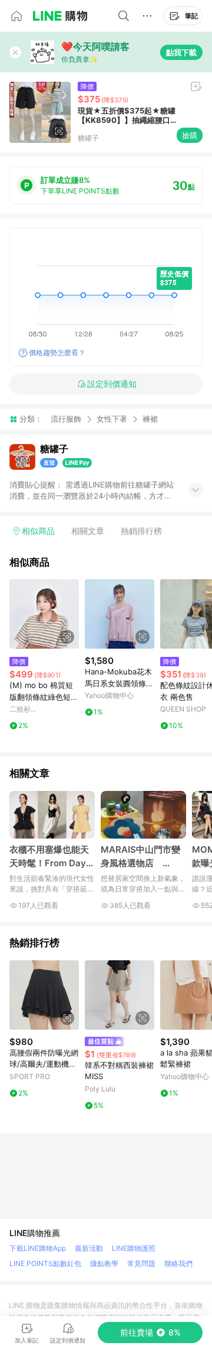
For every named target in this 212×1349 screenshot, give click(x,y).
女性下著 (112, 418)
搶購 (189, 135)
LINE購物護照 (133, 1248)
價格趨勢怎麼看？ (57, 352)
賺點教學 (104, 1263)
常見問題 (141, 1263)
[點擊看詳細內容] (44, 614)
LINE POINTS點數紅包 (45, 1263)
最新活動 (89, 1248)
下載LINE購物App (37, 1248)
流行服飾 (66, 418)
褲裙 (150, 419)
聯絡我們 (178, 1263)
